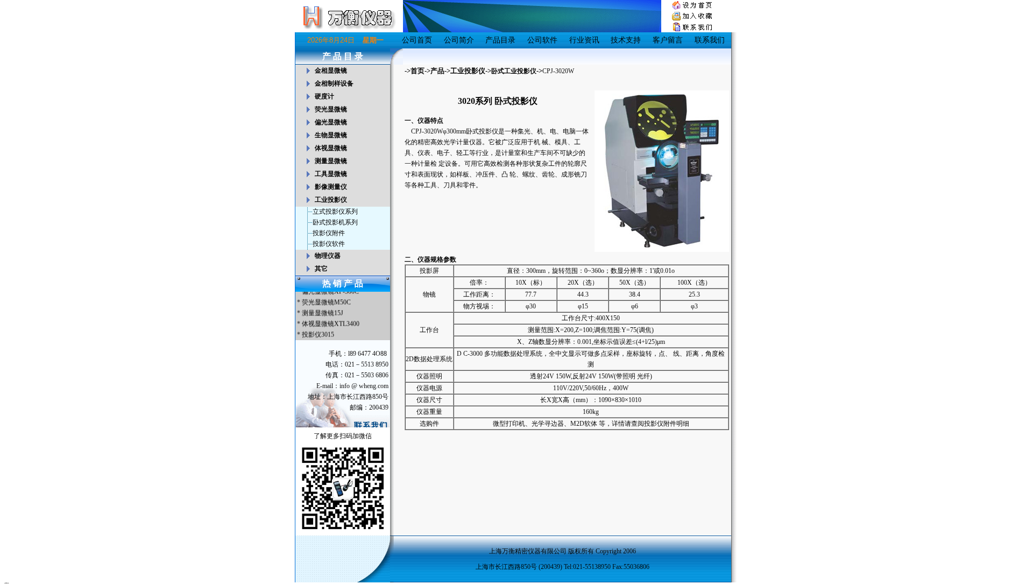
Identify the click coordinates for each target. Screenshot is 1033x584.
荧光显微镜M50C (326, 300)
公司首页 (417, 40)
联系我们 (710, 40)
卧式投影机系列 (335, 222)
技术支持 (626, 40)
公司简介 (459, 40)
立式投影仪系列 (335, 211)
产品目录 (500, 40)
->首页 (414, 71)
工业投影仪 (467, 71)
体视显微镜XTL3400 (330, 321)
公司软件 (542, 40)
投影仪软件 (329, 244)
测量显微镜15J (322, 310)
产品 (437, 71)
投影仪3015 (318, 332)
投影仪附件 (329, 233)
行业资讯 (584, 40)
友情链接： (7, 582)
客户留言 (668, 40)
